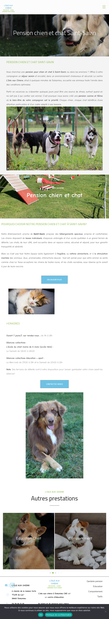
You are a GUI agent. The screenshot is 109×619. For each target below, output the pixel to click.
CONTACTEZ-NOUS (54, 384)
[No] (105, 611)
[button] (50, 572)
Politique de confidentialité (58, 615)
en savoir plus (54, 279)
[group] (28, 541)
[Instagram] (12, 585)
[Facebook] (6, 585)
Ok (40, 615)
